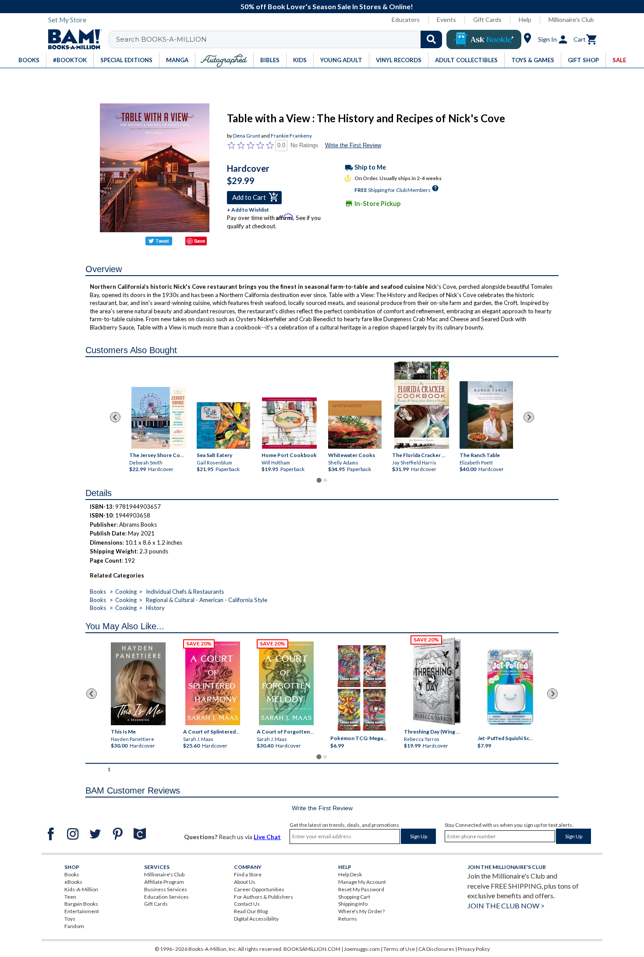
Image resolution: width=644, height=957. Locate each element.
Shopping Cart (354, 896)
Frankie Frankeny (291, 135)
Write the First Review (353, 145)
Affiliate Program (164, 882)
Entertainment (81, 911)
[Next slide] (529, 417)
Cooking (126, 591)
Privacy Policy (474, 949)
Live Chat (267, 836)
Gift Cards (487, 19)
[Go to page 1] (318, 480)
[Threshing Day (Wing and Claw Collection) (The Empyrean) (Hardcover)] (437, 681)
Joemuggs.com (362, 949)
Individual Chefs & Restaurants (185, 591)
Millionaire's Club (571, 19)
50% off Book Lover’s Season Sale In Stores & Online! (327, 6)
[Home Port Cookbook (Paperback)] (289, 423)
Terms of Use (399, 949)
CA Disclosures (436, 949)
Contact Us (247, 903)
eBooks (73, 882)
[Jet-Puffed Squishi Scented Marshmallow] (510, 688)
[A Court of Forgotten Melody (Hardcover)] (286, 683)
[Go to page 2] (325, 480)
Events (446, 19)
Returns (347, 918)
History (155, 607)
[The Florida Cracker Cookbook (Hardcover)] (421, 405)
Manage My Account (362, 882)
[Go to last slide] (115, 417)
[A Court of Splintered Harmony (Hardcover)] (212, 683)
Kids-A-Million (81, 889)
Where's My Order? (361, 911)
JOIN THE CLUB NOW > (506, 905)
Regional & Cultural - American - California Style (206, 599)
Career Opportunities (259, 889)
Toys (69, 918)
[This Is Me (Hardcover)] (137, 683)
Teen (70, 896)
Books (98, 591)
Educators (406, 19)
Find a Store (248, 874)
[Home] (72, 39)
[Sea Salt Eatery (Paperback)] (223, 425)
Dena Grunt (246, 135)
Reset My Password (361, 889)
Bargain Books (81, 903)
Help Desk (350, 874)
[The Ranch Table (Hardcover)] (486, 415)
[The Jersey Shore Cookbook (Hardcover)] (158, 418)
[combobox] (281, 39)
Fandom (74, 926)
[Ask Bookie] (483, 39)
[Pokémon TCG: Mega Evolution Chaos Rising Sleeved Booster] (361, 688)
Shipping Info (353, 903)
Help (525, 19)
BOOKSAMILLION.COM (311, 949)
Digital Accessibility (256, 918)
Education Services (166, 896)
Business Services (165, 889)
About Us (244, 882)
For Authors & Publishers (263, 896)
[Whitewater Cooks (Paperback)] (355, 425)
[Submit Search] (431, 39)
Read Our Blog (251, 911)
